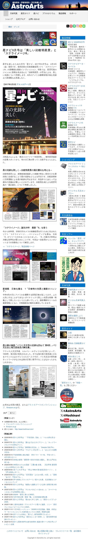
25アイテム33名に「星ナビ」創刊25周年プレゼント (32, 514)
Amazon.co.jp (12, 407)
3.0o (75, 108)
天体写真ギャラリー (76, 289)
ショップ (9, 19)
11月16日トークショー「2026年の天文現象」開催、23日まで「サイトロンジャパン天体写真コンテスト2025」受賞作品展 (30, 510)
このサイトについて (15, 531)
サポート (73, 13)
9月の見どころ (74, 356)
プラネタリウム (48, 13)
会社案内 (77, 531)
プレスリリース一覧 (63, 531)
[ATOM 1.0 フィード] (80, 25)
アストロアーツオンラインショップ (19, 424)
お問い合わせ (34, 19)
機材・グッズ (13, 26)
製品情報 (62, 13)
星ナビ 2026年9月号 (76, 42)
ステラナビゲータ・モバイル (76, 65)
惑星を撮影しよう (75, 315)
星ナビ (36, 13)
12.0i (75, 88)
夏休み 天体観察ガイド (76, 344)
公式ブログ (20, 19)
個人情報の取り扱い (45, 531)
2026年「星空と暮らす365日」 (24, 494)
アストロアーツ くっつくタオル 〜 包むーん (76, 166)
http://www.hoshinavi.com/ (24, 429)
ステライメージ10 (75, 122)
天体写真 (13, 13)
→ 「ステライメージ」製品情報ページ (18, 246)
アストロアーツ (23, 84)
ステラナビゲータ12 (76, 86)
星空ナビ (71, 142)
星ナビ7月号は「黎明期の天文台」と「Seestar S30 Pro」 (34, 447)
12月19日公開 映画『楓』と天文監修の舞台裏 (30, 497)
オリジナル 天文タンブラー (76, 192)
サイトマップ (43, 533)
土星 (70, 332)
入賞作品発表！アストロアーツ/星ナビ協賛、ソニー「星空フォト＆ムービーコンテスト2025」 (30, 505)
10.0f (75, 125)
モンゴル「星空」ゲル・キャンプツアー (76, 239)
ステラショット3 (75, 105)
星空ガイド (25, 13)
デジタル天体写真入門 (76, 301)
